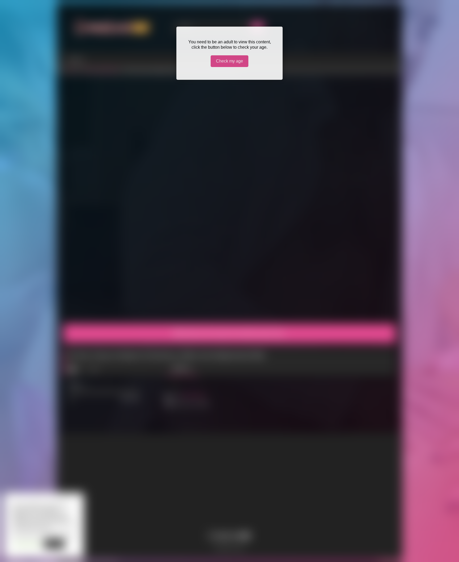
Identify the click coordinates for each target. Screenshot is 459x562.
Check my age (229, 61)
